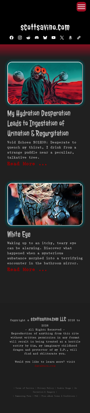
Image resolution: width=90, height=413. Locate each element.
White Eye (18, 234)
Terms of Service (25, 388)
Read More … (27, 163)
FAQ (36, 396)
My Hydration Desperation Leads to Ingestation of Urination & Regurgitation (39, 123)
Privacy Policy (45, 388)
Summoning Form (23, 396)
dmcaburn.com (45, 365)
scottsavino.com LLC (48, 319)
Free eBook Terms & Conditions (58, 396)
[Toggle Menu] (81, 6)
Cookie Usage (64, 388)
